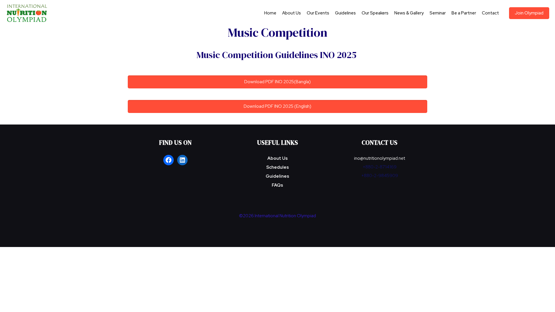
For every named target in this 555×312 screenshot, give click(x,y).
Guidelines (277, 176)
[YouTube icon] (277, 226)
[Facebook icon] (271, 226)
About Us (277, 158)
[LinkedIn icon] (284, 226)
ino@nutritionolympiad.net (379, 158)
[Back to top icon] (527, 300)
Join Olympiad (529, 13)
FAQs (277, 185)
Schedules (277, 167)
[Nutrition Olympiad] (27, 13)
